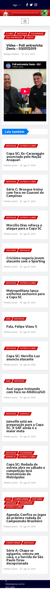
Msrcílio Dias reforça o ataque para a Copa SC (24, 226)
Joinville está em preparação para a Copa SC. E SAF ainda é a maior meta (24, 426)
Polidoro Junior (11, 165)
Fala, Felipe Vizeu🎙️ (22, 326)
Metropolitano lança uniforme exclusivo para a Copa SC (25, 294)
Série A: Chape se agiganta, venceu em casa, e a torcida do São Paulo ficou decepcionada (24, 556)
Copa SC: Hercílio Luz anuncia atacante (23, 357)
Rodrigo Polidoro (11, 54)
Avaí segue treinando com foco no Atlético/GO (25, 390)
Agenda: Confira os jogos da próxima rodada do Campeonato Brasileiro (26, 517)
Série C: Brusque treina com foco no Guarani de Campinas (25, 192)
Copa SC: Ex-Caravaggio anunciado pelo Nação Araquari (25, 156)
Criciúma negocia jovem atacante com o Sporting (25, 259)
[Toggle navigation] (25, 21)
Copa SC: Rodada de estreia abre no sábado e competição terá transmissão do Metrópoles (25, 470)
